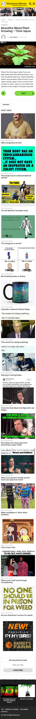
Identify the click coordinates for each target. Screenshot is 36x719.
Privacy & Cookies (11, 709)
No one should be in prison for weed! (17, 615)
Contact (4, 711)
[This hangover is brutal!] (18, 226)
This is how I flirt (8, 547)
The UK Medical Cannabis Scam (14, 210)
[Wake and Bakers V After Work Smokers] (18, 496)
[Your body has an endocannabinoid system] (18, 159)
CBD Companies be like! (11, 143)
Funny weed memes (7, 140)
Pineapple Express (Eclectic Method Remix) (9, 700)
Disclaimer (24, 709)
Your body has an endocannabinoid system (16, 177)
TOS (2, 709)
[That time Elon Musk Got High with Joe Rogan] (18, 391)
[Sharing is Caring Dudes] (18, 358)
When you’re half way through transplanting (14, 581)
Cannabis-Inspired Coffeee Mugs (15, 309)
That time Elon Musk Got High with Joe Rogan (17, 409)
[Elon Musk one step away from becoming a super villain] (18, 426)
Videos (4, 25)
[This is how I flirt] (18, 530)
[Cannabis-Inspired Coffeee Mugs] (18, 292)
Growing (6, 104)
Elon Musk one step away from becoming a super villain (14, 444)
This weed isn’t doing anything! (14, 342)
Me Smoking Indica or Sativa (13, 276)
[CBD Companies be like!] (18, 126)
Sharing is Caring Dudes (11, 375)
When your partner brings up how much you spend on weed (15, 479)
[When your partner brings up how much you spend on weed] (18, 461)
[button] (30, 4)
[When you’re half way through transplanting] (18, 563)
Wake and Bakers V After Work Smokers (14, 514)
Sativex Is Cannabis (26, 699)
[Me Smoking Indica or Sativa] (18, 259)
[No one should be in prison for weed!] (18, 598)
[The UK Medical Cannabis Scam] (18, 193)
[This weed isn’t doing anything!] (18, 325)
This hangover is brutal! (11, 243)
